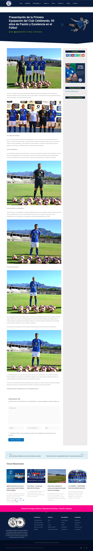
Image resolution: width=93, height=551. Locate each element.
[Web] (52, 428)
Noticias (60, 3)
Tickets (68, 3)
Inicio (21, 3)
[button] (67, 55)
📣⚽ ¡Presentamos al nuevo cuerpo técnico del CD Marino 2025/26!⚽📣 (15, 488)
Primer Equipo (36, 3)
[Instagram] (86, 547)
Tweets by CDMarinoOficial (71, 91)
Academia (27, 3)
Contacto (75, 3)
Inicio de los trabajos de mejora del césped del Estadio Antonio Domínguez (57, 488)
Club (53, 3)
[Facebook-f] (83, 547)
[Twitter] (81, 547)
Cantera (46, 3)
